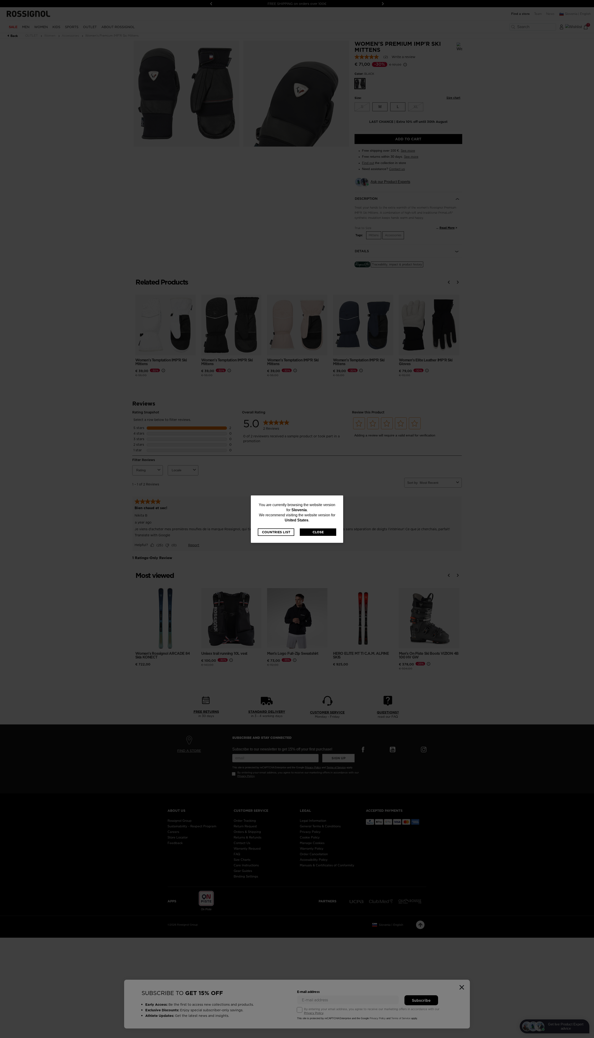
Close (318, 532)
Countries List (276, 532)
